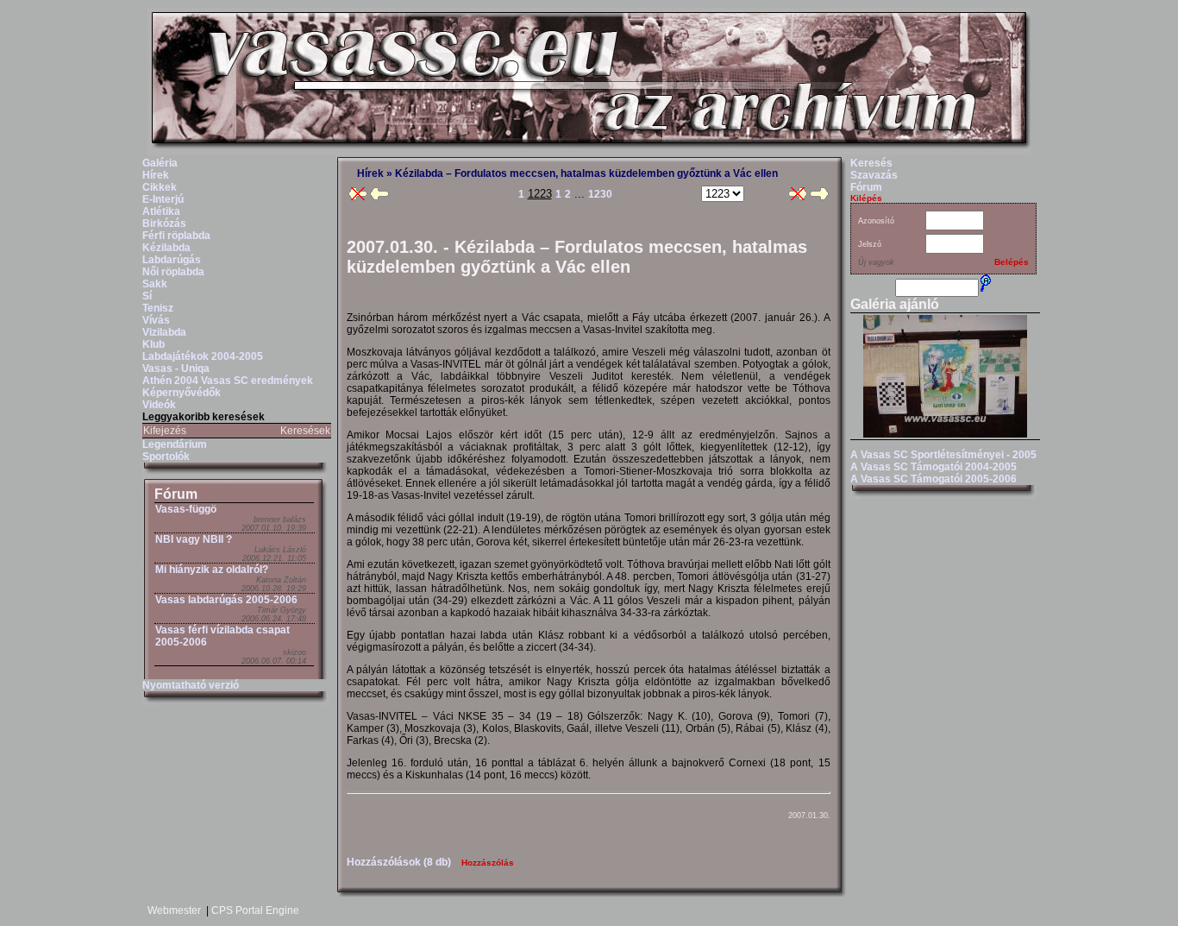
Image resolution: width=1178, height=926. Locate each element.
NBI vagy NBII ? (193, 539)
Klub (153, 344)
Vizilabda (164, 332)
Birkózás (164, 223)
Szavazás (874, 175)
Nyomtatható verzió (190, 685)
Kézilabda (166, 248)
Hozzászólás (487, 862)
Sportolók (166, 456)
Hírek (155, 175)
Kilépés (866, 198)
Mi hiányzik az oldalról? (211, 570)
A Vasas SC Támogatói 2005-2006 (933, 479)
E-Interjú (163, 199)
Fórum (175, 494)
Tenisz (157, 308)
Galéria (160, 163)
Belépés (1011, 262)
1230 (600, 194)
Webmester (174, 910)
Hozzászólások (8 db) (399, 862)
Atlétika (161, 211)
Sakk (154, 284)
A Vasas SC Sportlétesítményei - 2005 (943, 455)
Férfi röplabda (176, 236)
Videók (159, 405)
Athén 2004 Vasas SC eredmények (227, 381)
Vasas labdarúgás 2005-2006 (226, 600)
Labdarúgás (171, 260)
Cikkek (159, 187)
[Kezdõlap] (589, 152)
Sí (147, 296)
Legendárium (174, 444)
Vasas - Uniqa (176, 368)
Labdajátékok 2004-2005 (202, 356)
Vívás (156, 320)
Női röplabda (173, 272)
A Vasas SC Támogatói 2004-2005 (933, 467)
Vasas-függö (185, 509)
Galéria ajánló (894, 304)
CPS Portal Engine (255, 910)
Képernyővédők (181, 393)
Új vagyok (876, 262)
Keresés (871, 163)
